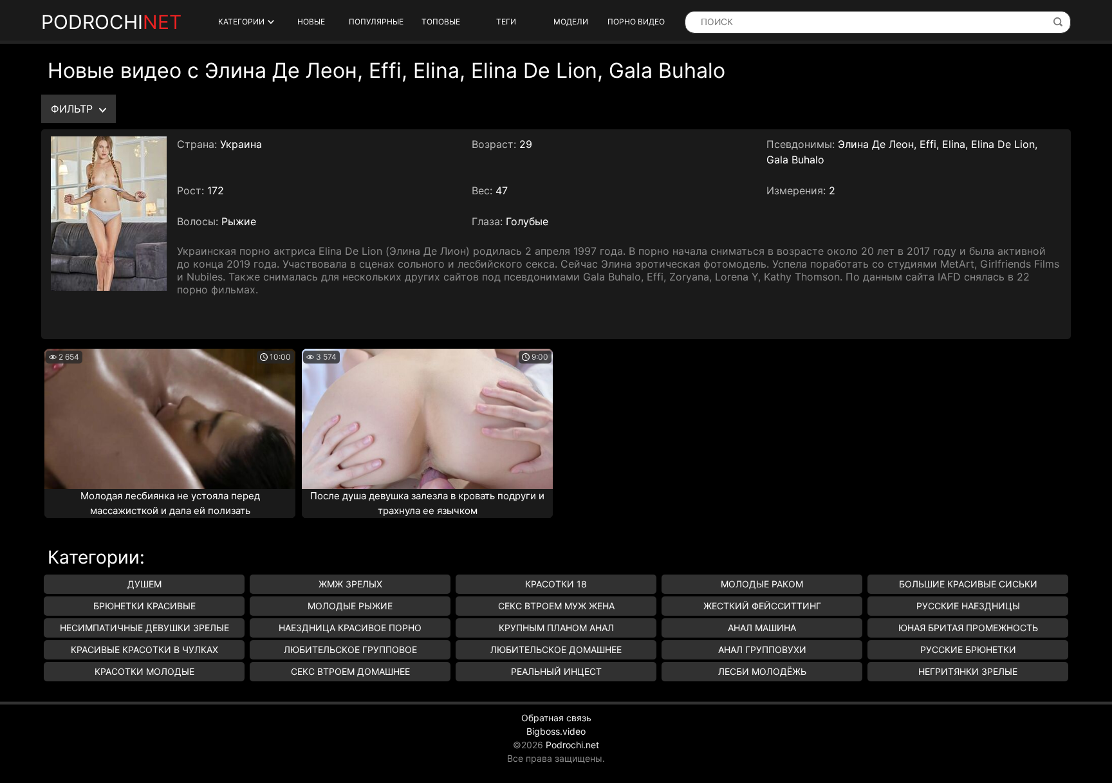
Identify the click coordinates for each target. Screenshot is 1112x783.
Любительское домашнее (556, 649)
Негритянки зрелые (967, 671)
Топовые (441, 21)
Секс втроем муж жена (556, 605)
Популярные (376, 21)
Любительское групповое (350, 649)
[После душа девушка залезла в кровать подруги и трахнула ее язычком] (427, 419)
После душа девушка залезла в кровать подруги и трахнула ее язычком (427, 503)
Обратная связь (556, 717)
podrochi (111, 21)
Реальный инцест (556, 671)
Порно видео (636, 21)
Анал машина (762, 627)
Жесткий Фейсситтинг (762, 605)
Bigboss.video (556, 731)
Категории (241, 21)
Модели (570, 21)
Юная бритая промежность (968, 627)
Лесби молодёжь (762, 671)
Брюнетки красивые (144, 605)
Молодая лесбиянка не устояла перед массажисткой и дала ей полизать (170, 503)
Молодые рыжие (350, 605)
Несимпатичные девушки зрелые (144, 627)
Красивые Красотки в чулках (144, 649)
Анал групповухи (762, 649)
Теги (506, 21)
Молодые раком (762, 583)
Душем (144, 583)
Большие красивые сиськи (968, 583)
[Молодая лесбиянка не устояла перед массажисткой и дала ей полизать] (169, 419)
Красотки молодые (144, 671)
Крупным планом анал (556, 627)
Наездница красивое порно (350, 627)
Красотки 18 (556, 583)
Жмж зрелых (350, 583)
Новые (311, 21)
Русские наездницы (968, 605)
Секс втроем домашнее (350, 671)
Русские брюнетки (968, 649)
